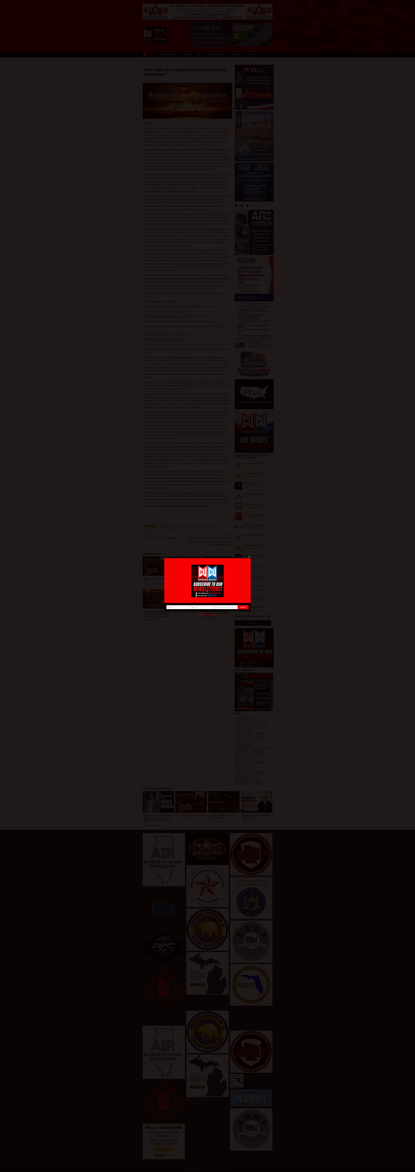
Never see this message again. (207, 615)
